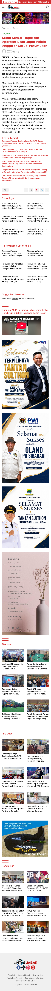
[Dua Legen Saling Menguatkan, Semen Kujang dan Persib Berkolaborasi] (13, 680)
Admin (9, 50)
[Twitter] (23, 967)
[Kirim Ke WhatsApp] (47, 190)
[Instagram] (28, 967)
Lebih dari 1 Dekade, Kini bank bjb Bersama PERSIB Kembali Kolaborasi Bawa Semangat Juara (12, 666)
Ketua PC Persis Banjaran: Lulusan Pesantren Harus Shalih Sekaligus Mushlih (37, 913)
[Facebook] (18, 967)
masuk (15, 298)
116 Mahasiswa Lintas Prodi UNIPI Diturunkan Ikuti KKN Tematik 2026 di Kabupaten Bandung (12, 888)
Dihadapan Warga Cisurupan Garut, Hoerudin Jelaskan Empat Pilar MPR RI (22, 150)
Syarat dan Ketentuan (34, 978)
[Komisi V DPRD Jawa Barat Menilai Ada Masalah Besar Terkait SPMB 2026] (38, 927)
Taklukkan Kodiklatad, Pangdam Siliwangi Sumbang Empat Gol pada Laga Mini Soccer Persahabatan (12, 716)
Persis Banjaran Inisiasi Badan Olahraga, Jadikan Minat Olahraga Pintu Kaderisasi (37, 666)
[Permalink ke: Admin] (4, 51)
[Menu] (3, 7)
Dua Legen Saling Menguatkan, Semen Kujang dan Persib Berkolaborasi (11, 691)
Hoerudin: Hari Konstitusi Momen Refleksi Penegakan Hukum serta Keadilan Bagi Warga (25, 156)
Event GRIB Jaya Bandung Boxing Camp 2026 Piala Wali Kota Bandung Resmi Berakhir (38, 691)
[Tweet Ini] (31, 190)
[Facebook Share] (26, 190)
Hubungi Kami (24, 975)
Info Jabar (6, 33)
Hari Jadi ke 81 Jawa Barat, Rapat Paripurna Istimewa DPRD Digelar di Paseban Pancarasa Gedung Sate (22, 163)
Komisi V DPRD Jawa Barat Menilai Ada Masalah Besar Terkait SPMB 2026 (37, 938)
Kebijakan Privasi (14, 978)
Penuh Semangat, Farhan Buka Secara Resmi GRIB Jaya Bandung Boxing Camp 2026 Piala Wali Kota (38, 716)
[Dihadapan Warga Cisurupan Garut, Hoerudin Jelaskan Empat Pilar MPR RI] (38, 746)
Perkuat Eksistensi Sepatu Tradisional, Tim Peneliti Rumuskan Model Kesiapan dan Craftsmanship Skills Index (12, 938)
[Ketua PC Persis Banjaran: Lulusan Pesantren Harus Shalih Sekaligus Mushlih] (38, 902)
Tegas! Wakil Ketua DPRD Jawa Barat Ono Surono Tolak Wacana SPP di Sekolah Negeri (13, 913)
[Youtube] (33, 967)
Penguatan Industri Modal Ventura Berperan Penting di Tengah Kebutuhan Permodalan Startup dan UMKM (25, 171)
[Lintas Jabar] (12, 7)
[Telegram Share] (42, 190)
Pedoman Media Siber (25, 981)
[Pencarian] (47, 7)
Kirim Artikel (38, 975)
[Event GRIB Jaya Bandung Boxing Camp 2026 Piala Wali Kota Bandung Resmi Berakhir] (38, 680)
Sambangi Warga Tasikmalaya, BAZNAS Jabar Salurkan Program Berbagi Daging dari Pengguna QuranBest (24, 143)
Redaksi (11, 975)
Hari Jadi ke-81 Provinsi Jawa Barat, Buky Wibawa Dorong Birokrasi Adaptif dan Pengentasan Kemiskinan (24, 178)
